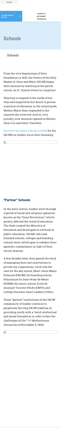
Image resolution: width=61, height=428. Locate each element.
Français (41, 19)
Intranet (41, 16)
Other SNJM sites (7, 16)
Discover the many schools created (26, 130)
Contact (41, 14)
